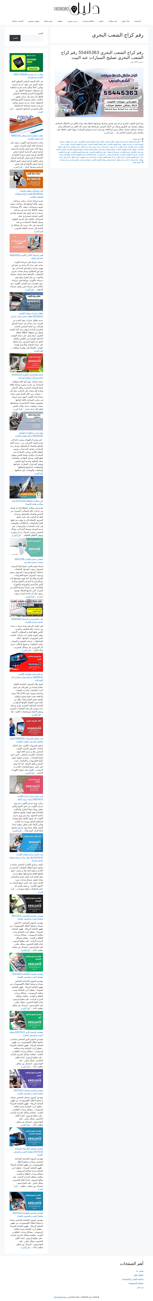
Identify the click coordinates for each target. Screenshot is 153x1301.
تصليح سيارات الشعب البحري (126, 149)
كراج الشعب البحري (132, 157)
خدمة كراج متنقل (113, 152)
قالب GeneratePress (62, 1297)
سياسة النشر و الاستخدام (132, 1279)
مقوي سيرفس (33, 21)
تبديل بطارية (122, 147)
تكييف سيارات (61, 149)
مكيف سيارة (74, 160)
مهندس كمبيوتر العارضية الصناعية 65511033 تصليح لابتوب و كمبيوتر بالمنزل (28, 1151)
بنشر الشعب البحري (114, 144)
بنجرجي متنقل (127, 144)
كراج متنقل (137, 139)
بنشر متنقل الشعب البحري (97, 144)
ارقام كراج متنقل (135, 141)
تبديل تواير (105, 147)
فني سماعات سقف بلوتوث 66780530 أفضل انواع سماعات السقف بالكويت (29, 194)
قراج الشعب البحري (78, 154)
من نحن (140, 1287)
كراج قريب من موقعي (88, 157)
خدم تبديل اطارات (137, 152)
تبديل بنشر (113, 147)
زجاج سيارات (101, 154)
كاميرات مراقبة (17, 21)
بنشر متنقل (48, 21)
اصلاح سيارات (110, 141)
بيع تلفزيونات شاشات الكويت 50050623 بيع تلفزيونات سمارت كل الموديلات (27, 677)
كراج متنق (66, 157)
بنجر (75, 141)
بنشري (67, 144)
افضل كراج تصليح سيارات (95, 141)
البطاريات (81, 141)
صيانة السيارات (91, 154)
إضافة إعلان (138, 1275)
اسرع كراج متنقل (121, 141)
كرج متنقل (120, 160)
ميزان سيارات (64, 160)
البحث (40, 33)
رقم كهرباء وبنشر (113, 154)
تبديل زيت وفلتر (86, 147)
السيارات (137, 21)
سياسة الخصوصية (135, 1283)
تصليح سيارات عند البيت (106, 149)
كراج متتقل (75, 157)
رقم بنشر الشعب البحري (79, 152)
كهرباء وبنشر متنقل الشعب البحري (103, 160)
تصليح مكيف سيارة (90, 149)
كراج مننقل (134, 160)
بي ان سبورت (72, 21)
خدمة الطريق (125, 152)
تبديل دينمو (97, 147)
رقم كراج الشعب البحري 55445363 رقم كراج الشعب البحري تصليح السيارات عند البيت (102, 55)
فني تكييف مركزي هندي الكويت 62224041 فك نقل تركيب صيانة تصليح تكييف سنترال (26, 857)
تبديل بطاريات (132, 147)
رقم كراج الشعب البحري (129, 154)
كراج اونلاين (120, 157)
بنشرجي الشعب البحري (78, 144)
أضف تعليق (137, 162)
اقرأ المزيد (108, 132)
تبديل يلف (66, 147)
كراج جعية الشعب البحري (106, 157)
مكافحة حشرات (88, 21)
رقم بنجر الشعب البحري (97, 152)
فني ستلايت (112, 21)
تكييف (101, 21)
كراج (141, 157)
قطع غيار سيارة (64, 154)
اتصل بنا (140, 1271)
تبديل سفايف (75, 147)
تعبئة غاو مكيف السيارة (75, 149)
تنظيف (59, 21)
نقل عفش (125, 21)
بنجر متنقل (69, 141)
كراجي (127, 160)
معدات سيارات (85, 160)
